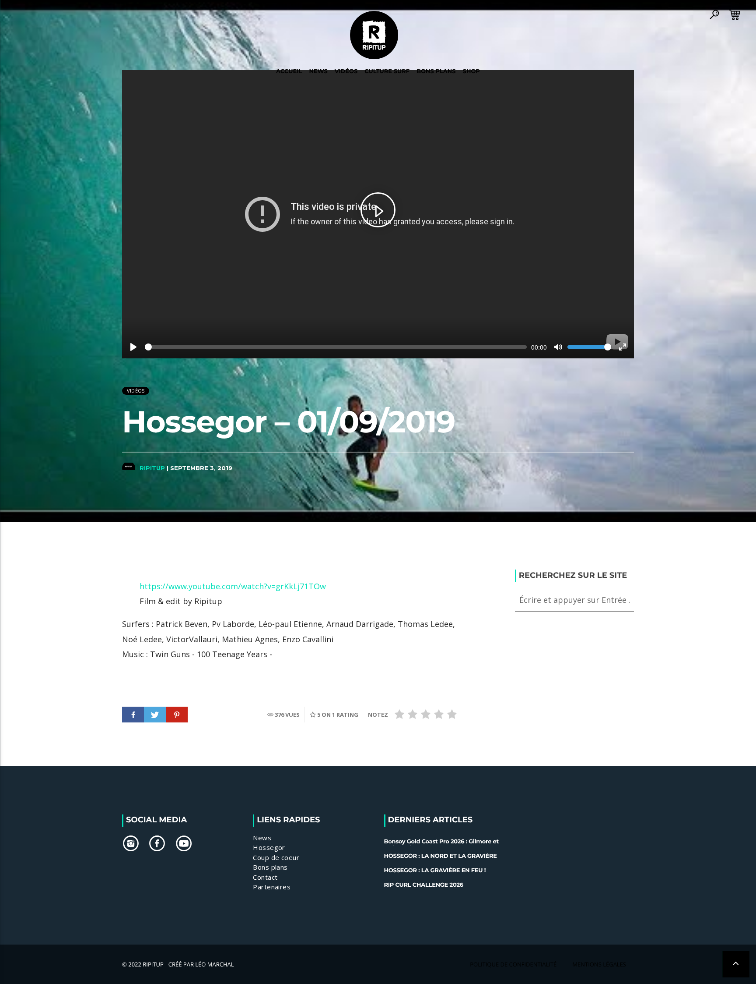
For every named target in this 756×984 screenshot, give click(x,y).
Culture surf (387, 71)
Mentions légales (599, 964)
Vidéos (135, 390)
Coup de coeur (276, 857)
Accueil (289, 71)
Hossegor (269, 847)
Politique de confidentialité (513, 964)
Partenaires (271, 886)
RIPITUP (152, 467)
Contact (265, 877)
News (318, 71)
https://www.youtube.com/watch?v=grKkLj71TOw (233, 586)
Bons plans (270, 867)
